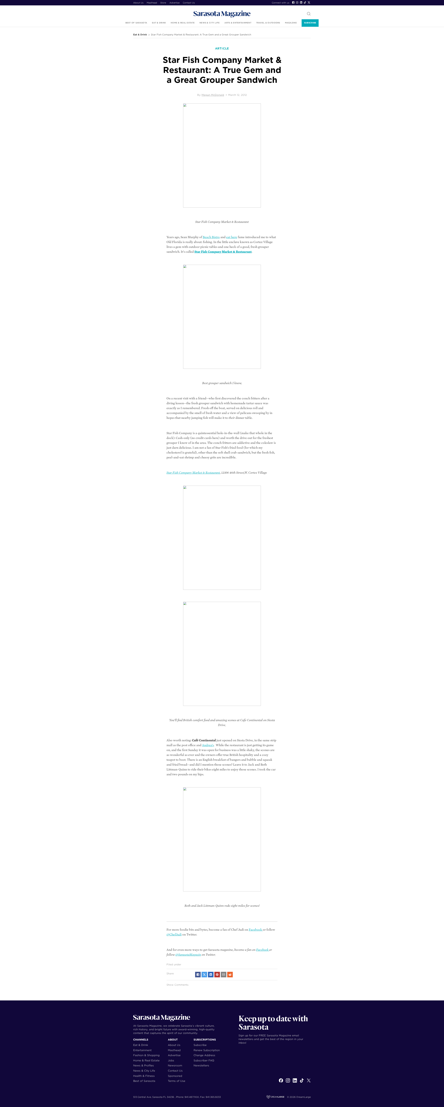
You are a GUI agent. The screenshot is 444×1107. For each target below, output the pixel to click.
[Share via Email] (223, 974)
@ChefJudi (174, 934)
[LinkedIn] (301, 2)
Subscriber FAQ (204, 1060)
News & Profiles (143, 1065)
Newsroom (175, 1065)
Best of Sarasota (136, 23)
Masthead (152, 2)
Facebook (256, 929)
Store (163, 2)
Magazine (291, 23)
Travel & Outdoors (268, 23)
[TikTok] (305, 2)
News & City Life (209, 23)
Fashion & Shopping (146, 1055)
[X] (309, 1082)
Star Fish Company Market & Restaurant (223, 251)
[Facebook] (293, 2)
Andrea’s (208, 745)
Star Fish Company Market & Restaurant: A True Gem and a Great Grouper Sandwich (201, 34)
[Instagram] (297, 2)
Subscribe (310, 23)
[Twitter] (309, 2)
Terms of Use (176, 1080)
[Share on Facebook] (198, 974)
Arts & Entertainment (237, 23)
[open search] (309, 14)
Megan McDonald (213, 95)
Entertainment (142, 1050)
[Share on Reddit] (230, 974)
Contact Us (189, 2)
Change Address (204, 1055)
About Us (138, 2)
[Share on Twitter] (204, 974)
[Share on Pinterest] (217, 974)
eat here (231, 237)
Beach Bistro (211, 237)
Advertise (174, 2)
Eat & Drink (159, 23)
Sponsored (175, 1075)
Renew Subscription (207, 1050)
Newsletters (201, 1065)
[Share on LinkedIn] (211, 974)
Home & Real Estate (183, 23)
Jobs (171, 1060)
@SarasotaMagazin (188, 954)
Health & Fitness (144, 1075)
